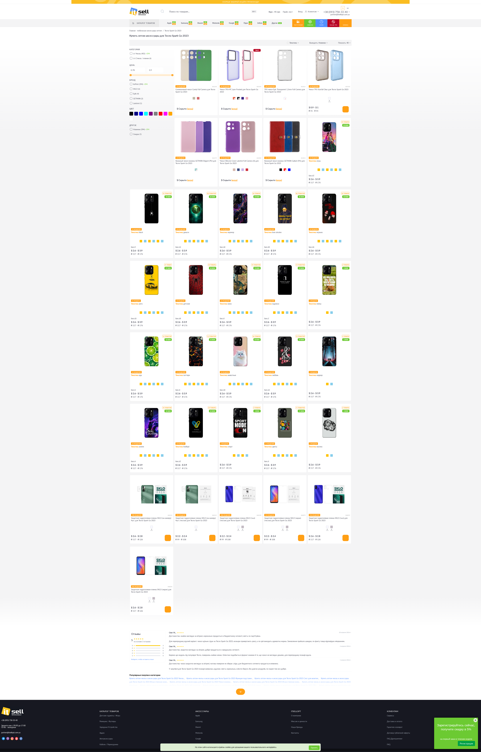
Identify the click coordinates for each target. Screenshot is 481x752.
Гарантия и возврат (394, 727)
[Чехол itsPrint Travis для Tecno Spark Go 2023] (323, 241)
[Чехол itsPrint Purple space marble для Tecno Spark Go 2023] (230, 241)
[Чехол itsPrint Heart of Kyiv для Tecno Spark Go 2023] (291, 241)
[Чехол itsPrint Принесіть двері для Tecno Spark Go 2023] (274, 312)
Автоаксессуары (106, 739)
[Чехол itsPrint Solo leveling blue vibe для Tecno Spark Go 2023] (145, 455)
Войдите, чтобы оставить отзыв (142, 659)
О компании (296, 716)
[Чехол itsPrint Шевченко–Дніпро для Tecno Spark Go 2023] (278, 241)
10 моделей (136, 443)
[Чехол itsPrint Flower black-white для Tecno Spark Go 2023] (278, 455)
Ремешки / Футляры (108, 721)
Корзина (345, 25)
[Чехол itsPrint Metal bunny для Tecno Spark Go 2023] (274, 384)
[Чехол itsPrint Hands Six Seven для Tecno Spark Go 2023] (287, 312)
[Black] (238, 98)
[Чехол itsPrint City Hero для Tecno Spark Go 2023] (189, 312)
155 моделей (270, 158)
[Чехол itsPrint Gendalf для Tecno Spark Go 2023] (238, 312)
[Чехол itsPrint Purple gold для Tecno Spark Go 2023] (234, 241)
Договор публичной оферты (398, 733)
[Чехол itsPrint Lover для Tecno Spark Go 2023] (336, 241)
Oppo (247, 23)
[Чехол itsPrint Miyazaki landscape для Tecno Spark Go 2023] (162, 455)
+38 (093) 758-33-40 (335, 12)
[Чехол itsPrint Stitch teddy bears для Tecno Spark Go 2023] (206, 312)
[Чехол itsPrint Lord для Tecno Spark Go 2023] (230, 312)
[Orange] (234, 98)
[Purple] (242, 98)
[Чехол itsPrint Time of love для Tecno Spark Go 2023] (283, 384)
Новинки (310, 25)
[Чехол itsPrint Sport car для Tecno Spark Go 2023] (153, 312)
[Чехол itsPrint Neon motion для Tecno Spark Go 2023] (145, 312)
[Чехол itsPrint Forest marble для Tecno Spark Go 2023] (251, 241)
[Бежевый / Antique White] (194, 98)
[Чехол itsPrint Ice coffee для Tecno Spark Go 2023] (149, 384)
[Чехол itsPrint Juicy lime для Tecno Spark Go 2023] (141, 384)
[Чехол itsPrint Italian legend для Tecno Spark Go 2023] (162, 312)
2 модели (313, 301)
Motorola (217, 23)
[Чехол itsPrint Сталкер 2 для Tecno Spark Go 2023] (198, 455)
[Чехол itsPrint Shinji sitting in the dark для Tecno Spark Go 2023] (149, 455)
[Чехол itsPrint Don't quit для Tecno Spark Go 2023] (247, 455)
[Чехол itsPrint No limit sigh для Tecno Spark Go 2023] (291, 384)
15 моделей (136, 229)
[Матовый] (242, 527)
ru (343, 8)
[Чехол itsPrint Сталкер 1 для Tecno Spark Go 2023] (202, 455)
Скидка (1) (137, 134)
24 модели (225, 229)
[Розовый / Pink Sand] (234, 169)
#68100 (259, 515)
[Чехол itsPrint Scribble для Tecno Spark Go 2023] (149, 241)
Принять (314, 748)
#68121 (214, 515)
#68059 (347, 515)
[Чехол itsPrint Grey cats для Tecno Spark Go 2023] (238, 384)
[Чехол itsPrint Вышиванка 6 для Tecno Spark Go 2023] (206, 455)
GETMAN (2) (138, 99)
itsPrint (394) (140, 84)
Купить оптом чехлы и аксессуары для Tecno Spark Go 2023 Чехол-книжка (200, 682)
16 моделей (314, 86)
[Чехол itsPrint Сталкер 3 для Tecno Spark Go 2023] (194, 455)
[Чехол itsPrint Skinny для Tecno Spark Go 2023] (283, 312)
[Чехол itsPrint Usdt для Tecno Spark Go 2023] (185, 241)
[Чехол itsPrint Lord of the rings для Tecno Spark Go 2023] (234, 312)
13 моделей (269, 301)
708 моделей (137, 515)
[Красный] (285, 169)
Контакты (295, 733)
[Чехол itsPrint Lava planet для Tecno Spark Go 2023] (331, 455)
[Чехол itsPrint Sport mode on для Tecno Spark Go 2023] (234, 455)
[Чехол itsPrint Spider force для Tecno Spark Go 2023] (185, 312)
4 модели (224, 443)
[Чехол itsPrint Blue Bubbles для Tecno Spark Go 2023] (189, 384)
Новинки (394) (141, 129)
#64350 (347, 86)
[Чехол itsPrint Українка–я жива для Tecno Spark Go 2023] (287, 241)
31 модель (136, 301)
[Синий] (289, 169)
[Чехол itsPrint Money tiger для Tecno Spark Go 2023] (198, 241)
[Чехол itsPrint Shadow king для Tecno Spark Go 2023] (141, 455)
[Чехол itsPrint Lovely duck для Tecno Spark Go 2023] (295, 384)
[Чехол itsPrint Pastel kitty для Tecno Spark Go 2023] (230, 384)
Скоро (321, 25)
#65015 (303, 86)
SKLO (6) (136, 89)
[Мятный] (196, 169)
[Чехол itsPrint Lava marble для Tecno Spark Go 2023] (247, 241)
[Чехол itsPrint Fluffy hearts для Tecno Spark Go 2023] (278, 384)
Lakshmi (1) (137, 103)
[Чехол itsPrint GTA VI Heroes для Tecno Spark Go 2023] (319, 169)
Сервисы (390, 716)
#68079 (303, 515)
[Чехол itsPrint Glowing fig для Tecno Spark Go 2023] (158, 384)
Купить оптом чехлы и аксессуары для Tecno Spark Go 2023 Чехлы (156, 678)
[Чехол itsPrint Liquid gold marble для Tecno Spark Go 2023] (242, 241)
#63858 (259, 158)
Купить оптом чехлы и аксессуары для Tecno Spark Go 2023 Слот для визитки (286, 678)
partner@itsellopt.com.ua (340, 14)
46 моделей (269, 229)
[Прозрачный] (329, 98)
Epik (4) (136, 94)
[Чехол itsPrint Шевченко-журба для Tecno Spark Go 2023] (274, 241)
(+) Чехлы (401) (141, 54)
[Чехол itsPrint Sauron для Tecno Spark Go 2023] (242, 312)
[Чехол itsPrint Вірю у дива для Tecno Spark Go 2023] (295, 312)
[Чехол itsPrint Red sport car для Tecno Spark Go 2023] (158, 312)
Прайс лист (288, 12)
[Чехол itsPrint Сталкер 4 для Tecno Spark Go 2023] (189, 455)
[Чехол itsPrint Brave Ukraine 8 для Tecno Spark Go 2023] (185, 455)
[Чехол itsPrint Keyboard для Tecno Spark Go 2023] (158, 241)
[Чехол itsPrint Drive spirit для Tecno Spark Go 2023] (149, 312)
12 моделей (136, 372)
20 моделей (180, 229)
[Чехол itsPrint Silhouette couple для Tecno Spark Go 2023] (287, 384)
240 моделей (270, 86)
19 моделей (269, 372)
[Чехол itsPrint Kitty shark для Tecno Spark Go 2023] (234, 384)
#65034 (259, 86)
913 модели (269, 515)
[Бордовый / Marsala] (247, 169)
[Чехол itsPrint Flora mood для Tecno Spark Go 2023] (274, 455)
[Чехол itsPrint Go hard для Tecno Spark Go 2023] (242, 455)
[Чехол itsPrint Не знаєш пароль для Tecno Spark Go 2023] (291, 312)
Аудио (102, 733)
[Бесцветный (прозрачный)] (285, 98)
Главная (145, 31)
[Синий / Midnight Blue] (238, 169)
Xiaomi (201, 23)
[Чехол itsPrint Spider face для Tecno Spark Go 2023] (194, 312)
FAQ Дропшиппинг (394, 739)
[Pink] (247, 98)
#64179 (214, 158)
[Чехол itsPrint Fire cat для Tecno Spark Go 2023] (251, 384)
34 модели (180, 301)
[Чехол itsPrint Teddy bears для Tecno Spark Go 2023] (202, 312)
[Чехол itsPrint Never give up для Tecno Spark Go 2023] (238, 455)
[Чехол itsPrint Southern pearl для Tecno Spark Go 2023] (295, 241)
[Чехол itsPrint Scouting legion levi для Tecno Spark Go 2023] (153, 455)
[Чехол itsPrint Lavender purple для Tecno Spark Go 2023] (291, 455)
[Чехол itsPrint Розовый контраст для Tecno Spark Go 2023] (283, 455)
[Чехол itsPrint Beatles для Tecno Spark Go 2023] (331, 241)
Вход (300, 11)
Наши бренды (297, 727)
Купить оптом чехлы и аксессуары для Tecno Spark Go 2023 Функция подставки (219, 678)
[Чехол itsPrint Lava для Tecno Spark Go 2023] (185, 384)
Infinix (261, 23)
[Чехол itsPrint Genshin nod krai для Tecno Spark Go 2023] (331, 169)
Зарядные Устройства (108, 727)
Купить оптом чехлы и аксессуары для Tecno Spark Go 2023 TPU (290, 685)
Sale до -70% (333, 25)
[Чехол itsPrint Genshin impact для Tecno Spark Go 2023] (336, 169)
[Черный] (280, 169)
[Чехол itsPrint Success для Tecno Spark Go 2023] (189, 241)
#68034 (170, 586)
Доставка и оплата (394, 721)
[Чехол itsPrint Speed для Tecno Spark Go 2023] (145, 241)
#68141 (170, 515)
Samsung (186, 23)
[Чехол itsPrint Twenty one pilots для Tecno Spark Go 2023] (319, 241)
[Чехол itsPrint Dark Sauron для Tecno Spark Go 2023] (247, 312)
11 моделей (269, 443)
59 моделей (180, 86)
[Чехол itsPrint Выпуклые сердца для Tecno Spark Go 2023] (206, 384)
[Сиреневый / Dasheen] (242, 169)
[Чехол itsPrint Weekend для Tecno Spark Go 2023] (327, 241)
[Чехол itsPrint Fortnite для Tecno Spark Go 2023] (340, 169)
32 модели (314, 229)
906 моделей (137, 586)
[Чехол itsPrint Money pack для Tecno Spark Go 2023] (202, 241)
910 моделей (314, 515)
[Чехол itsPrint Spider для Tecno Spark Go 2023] (141, 241)
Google (233, 23)
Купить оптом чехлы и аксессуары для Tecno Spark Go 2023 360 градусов (170, 685)
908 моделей (225, 515)
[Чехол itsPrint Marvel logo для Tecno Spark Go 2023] (251, 312)
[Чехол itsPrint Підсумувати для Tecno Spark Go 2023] (278, 312)
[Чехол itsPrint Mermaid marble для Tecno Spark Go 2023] (238, 241)
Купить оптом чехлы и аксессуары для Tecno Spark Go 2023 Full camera (232, 685)
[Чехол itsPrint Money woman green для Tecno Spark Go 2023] (194, 241)
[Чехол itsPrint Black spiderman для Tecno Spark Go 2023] (198, 312)
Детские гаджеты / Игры (110, 716)
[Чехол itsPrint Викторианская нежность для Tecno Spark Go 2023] (198, 384)
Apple (171, 23)
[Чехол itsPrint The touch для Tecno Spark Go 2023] (162, 241)
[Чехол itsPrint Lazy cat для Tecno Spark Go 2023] (153, 241)
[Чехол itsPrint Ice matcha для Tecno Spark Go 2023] (145, 384)
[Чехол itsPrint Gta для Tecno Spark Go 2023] (327, 169)
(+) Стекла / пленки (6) (142, 58)
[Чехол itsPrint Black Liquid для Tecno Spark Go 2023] (194, 384)
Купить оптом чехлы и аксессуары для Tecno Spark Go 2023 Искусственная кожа (266, 682)
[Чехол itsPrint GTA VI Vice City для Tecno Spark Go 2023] (323, 169)
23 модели (180, 158)
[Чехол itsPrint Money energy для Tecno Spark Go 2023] (206, 241)
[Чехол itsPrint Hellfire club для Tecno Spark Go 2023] (331, 384)
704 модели (180, 515)
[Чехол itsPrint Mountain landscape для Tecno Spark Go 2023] (158, 455)
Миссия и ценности (299, 721)
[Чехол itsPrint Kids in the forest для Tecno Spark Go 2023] (327, 384)
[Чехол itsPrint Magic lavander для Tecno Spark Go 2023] (295, 455)
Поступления (298, 25)
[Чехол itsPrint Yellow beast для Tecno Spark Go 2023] (141, 312)
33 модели (314, 158)
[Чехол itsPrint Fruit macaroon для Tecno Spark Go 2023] (162, 384)
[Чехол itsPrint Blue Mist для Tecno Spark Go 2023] (202, 384)
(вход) (190, 108)
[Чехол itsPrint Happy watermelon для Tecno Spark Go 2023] (153, 384)
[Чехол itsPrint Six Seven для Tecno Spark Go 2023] (331, 312)
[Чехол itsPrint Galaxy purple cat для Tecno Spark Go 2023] (247, 384)
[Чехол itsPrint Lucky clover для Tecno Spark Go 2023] (287, 455)
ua (347, 8)
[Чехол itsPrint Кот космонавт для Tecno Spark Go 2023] (327, 455)
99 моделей (225, 86)
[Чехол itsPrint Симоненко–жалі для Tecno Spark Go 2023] (283, 241)
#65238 (214, 86)
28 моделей (225, 158)
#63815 (303, 158)
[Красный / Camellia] (198, 98)
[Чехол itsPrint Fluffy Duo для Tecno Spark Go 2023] (242, 384)
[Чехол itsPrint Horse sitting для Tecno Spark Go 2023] (327, 312)
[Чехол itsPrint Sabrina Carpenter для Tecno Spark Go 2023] (340, 241)
